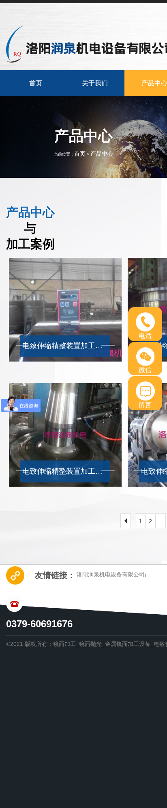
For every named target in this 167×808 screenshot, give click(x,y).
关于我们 (95, 83)
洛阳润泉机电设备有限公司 (111, 574)
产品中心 (101, 153)
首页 (35, 83)
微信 (145, 369)
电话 (145, 335)
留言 (145, 404)
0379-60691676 (39, 623)
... (160, 521)
